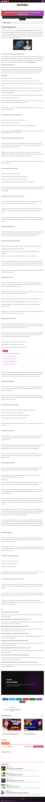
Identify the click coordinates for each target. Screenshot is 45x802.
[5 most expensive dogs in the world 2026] (3, 774)
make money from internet (23, 17)
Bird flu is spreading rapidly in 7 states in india (15, 781)
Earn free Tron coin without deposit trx (10, 361)
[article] (12, 709)
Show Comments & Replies (39, 746)
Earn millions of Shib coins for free (10, 356)
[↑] (22, 799)
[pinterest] (8, 1)
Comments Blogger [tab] (5, 743)
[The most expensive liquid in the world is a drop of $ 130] (3, 792)
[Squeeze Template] (2, 801)
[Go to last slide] (41, 715)
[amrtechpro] (22, 5)
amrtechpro (15, 800)
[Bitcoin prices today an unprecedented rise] (3, 768)
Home (16, 17)
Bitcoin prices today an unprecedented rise (14, 769)
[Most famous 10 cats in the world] (3, 786)
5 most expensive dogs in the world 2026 (14, 775)
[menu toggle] (2, 1)
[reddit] (6, 1)
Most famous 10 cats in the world (13, 787)
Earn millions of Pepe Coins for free (10, 358)
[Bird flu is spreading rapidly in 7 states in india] (3, 780)
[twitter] (4, 1)
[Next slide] (43, 715)
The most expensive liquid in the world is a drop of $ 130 (17, 793)
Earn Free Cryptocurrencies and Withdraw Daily (12, 353)
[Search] (43, 1)
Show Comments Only (28, 746)
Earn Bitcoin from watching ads (9, 364)
